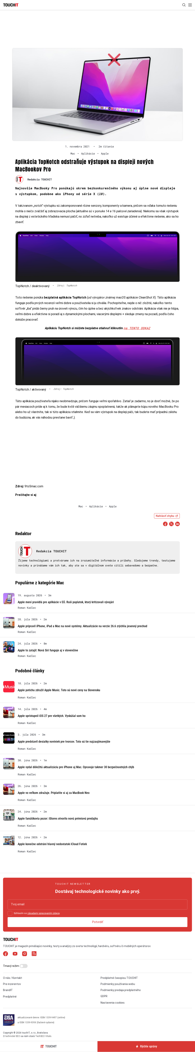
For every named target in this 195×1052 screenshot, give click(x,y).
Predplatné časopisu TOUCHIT (119, 977)
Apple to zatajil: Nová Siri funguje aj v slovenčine (48, 650)
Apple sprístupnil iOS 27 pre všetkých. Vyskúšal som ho (52, 716)
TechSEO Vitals (43, 1036)
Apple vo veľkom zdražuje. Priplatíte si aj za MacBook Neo (54, 793)
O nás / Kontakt (12, 977)
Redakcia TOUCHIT (39, 179)
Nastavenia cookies (113, 1002)
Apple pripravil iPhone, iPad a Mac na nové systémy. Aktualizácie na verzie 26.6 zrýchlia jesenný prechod (82, 626)
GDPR (104, 996)
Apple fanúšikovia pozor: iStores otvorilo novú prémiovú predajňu (58, 818)
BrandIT (8, 990)
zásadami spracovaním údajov (43, 913)
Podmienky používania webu (118, 984)
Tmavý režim (11, 965)
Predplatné (10, 996)
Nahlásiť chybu (165, 515)
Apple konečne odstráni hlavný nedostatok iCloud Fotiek (52, 844)
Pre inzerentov (12, 984)
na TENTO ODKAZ (137, 328)
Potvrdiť (97, 922)
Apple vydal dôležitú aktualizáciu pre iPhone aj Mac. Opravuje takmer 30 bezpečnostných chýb (76, 767)
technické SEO (12, 1036)
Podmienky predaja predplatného (121, 990)
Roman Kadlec (27, 607)
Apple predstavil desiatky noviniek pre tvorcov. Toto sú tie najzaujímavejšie (64, 741)
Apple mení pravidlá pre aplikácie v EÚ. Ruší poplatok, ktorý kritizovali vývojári (66, 602)
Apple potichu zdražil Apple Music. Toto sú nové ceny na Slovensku (59, 690)
